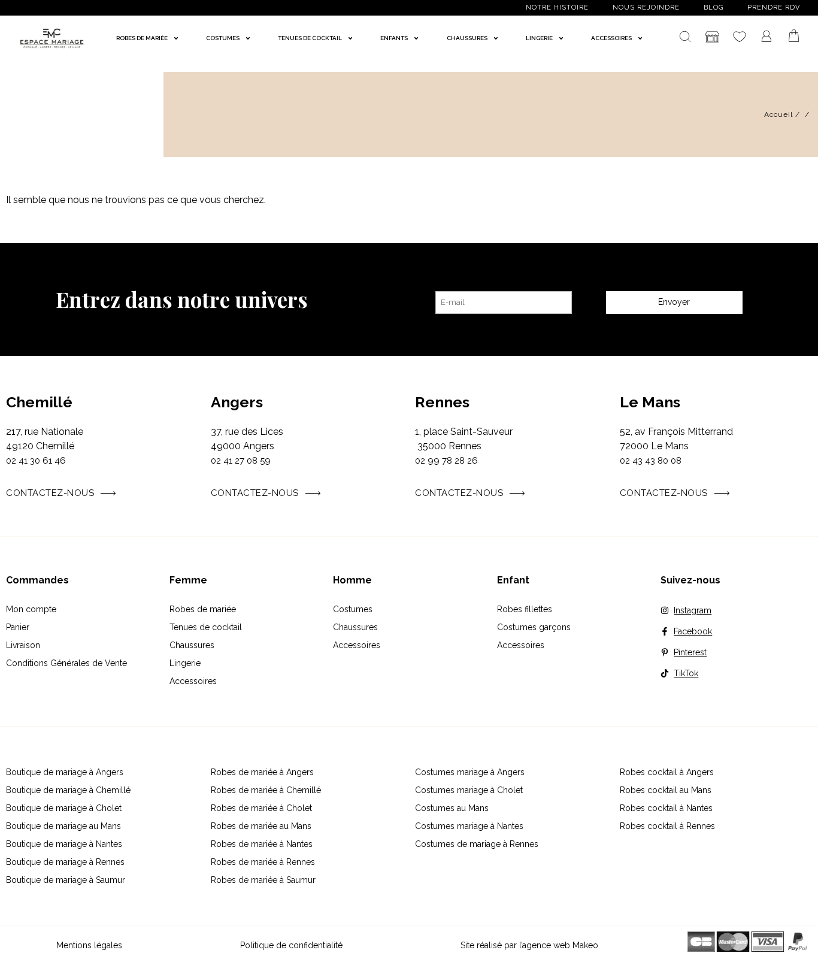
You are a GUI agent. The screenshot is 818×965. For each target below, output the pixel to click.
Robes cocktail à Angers (667, 772)
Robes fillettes (524, 609)
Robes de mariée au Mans (261, 826)
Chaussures (191, 645)
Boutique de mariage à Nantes (64, 844)
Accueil (778, 114)
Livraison (23, 645)
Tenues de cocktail (205, 627)
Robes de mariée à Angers (262, 772)
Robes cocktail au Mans (665, 790)
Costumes (352, 609)
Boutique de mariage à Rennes (65, 862)
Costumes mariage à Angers (470, 772)
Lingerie (185, 663)
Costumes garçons (534, 627)
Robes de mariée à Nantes (262, 844)
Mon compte (31, 609)
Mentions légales (89, 945)
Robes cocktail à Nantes (666, 808)
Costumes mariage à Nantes (469, 826)
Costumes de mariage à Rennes (476, 844)
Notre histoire (557, 7)
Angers (237, 402)
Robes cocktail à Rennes (667, 826)
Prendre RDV (773, 7)
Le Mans (650, 402)
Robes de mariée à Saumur (263, 880)
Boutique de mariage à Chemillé (68, 790)
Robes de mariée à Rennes (263, 862)
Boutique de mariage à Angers (64, 772)
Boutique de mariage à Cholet (64, 808)
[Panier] (794, 36)
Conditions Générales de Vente (66, 663)
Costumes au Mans (452, 808)
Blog (713, 7)
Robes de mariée (202, 609)
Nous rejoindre (646, 7)
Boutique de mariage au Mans (63, 826)
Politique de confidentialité (291, 945)
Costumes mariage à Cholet (469, 790)
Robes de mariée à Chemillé (266, 790)
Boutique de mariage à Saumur (65, 880)
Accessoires (193, 681)
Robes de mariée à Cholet (261, 808)
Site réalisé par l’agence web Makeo (529, 945)
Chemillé (39, 402)
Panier (17, 627)
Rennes (442, 402)
